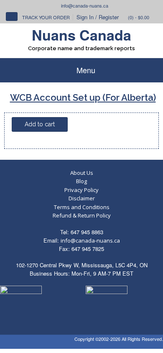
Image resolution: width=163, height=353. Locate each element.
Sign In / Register (97, 17)
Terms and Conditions (82, 207)
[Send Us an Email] (57, 5)
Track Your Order (46, 17)
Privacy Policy (81, 190)
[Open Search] (12, 16)
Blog (81, 181)
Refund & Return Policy (82, 215)
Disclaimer (82, 198)
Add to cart (40, 124)
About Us (81, 172)
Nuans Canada (81, 35)
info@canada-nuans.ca (90, 240)
